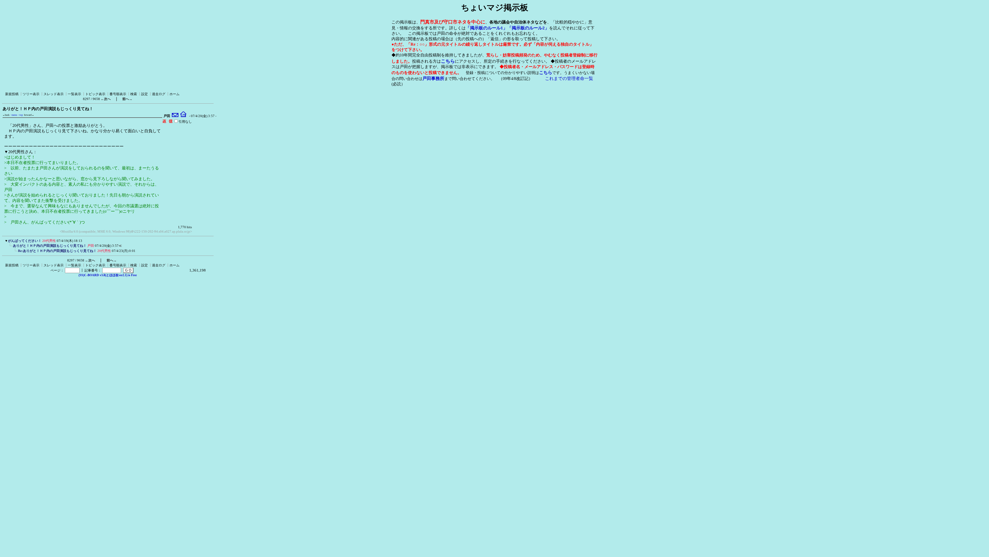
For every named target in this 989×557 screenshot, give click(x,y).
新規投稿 (12, 94)
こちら (448, 61)
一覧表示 (74, 94)
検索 (133, 94)
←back (6, 115)
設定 (144, 94)
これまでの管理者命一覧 (569, 78)
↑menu (14, 115)
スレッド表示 (54, 94)
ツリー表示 (31, 94)
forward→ (29, 115)
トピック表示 (95, 94)
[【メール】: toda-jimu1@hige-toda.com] (175, 116)
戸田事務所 (433, 78)
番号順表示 (117, 94)
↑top (20, 115)
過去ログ (158, 94)
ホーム (174, 94)
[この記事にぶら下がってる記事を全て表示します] (10, 247)
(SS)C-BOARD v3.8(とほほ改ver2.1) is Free (108, 275)
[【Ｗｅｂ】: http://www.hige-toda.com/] (183, 116)
